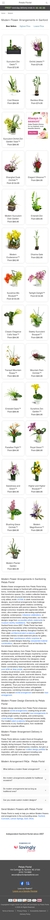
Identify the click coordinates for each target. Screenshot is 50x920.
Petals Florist (25, 3)
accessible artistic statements (30, 620)
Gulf (26, 818)
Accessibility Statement (38, 911)
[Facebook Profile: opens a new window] (22, 883)
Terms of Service (8, 911)
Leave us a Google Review (25, 891)
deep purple (17, 669)
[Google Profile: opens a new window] (28, 883)
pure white (5, 669)
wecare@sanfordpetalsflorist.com (25, 874)
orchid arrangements (18, 710)
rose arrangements (38, 713)
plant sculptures (18, 720)
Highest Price (25, 26)
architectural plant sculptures (23, 633)
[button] (44, 914)
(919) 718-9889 (25, 872)
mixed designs (7, 718)
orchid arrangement (23, 692)
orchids (20, 599)
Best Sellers (11, 26)
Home (3, 13)
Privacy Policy (22, 911)
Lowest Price (39, 26)
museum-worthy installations (13, 622)
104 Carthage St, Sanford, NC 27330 (25, 869)
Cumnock (5, 818)
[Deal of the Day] (37, 128)
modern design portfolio (35, 749)
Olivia (31, 818)
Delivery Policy (25, 914)
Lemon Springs (17, 818)
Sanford (41, 816)
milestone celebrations (31, 614)
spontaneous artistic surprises (26, 638)
